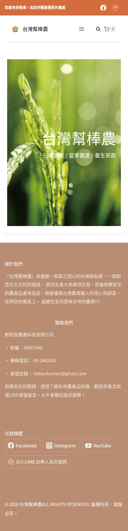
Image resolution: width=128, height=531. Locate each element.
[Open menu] (81, 29)
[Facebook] (103, 8)
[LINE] (115, 8)
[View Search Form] (95, 29)
